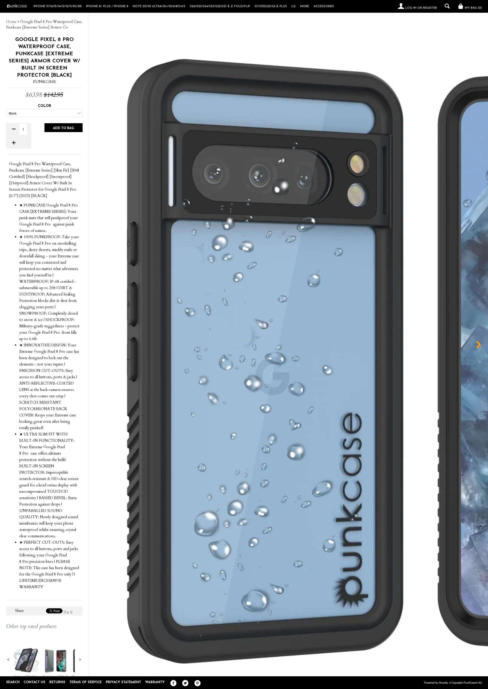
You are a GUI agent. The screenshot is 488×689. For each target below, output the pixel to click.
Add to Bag (63, 128)
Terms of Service (85, 682)
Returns (57, 682)
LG (294, 6)
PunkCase (44, 82)
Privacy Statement (123, 682)
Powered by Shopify (436, 682)
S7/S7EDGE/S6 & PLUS (271, 6)
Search (13, 682)
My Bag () (473, 7)
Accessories (324, 6)
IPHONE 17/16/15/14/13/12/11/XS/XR (58, 6)
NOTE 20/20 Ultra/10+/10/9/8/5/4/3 (159, 6)
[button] (8, 659)
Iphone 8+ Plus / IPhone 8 (107, 6)
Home (11, 21)
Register (430, 7)
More (304, 6)
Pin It (68, 612)
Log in (410, 7)
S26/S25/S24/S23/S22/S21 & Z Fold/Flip (220, 6)
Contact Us (34, 682)
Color (44, 106)
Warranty (155, 682)
